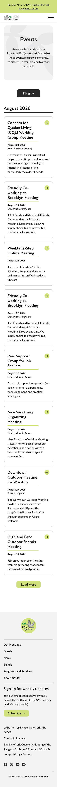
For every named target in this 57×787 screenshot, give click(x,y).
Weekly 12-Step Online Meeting (21, 250)
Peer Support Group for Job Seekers (19, 360)
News (7, 658)
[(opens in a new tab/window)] (5, 764)
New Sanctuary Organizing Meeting (20, 416)
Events (8, 651)
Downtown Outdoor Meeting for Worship (22, 477)
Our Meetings (12, 644)
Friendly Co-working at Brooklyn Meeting (23, 192)
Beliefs (8, 664)
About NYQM (12, 678)
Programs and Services (18, 671)
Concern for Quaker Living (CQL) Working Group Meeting (20, 130)
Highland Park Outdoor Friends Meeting (22, 541)
